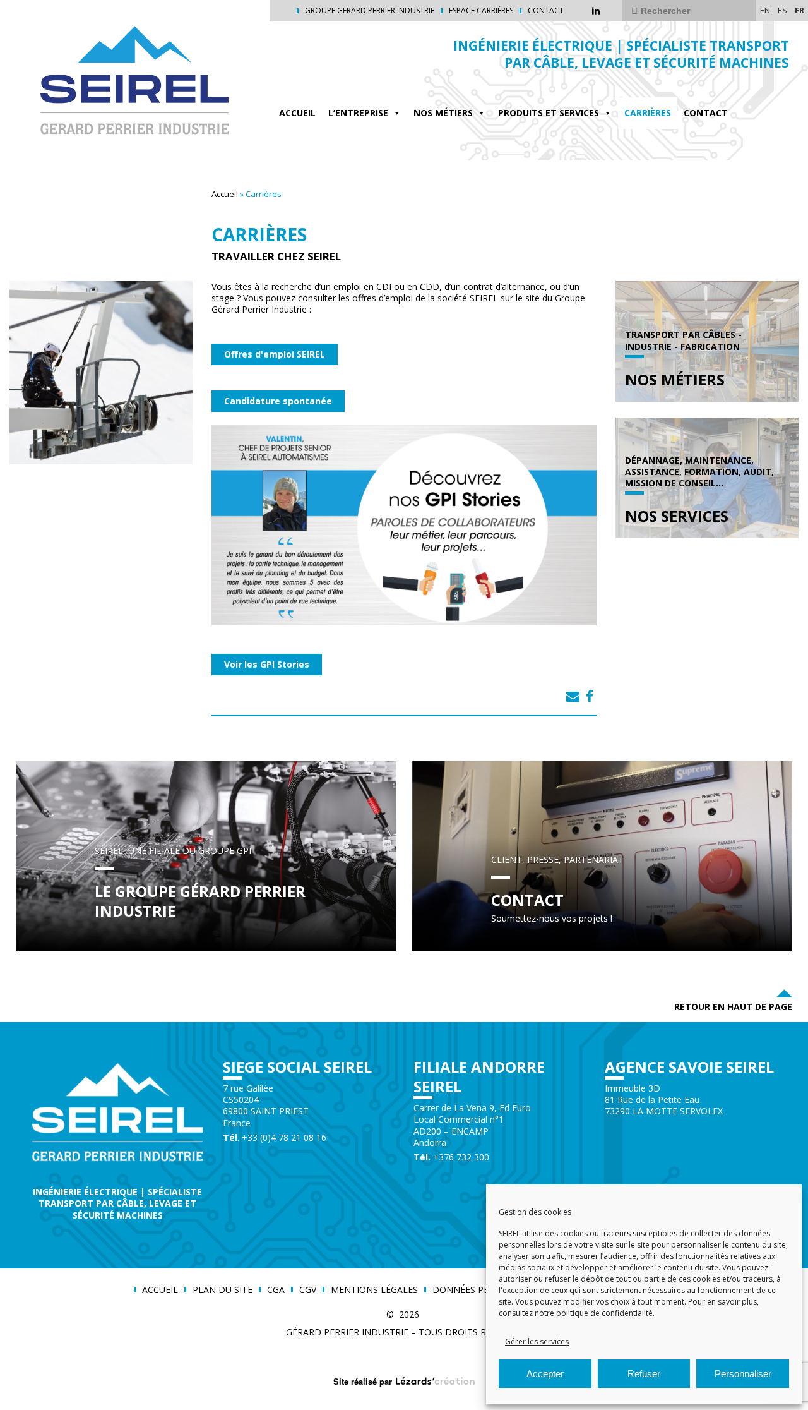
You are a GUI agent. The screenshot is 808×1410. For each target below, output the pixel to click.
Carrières (647, 113)
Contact (546, 11)
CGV (307, 1290)
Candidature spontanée (278, 401)
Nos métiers (443, 113)
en (765, 10)
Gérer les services (537, 1341)
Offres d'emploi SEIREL (274, 354)
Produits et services (548, 113)
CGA (276, 1290)
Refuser (643, 1373)
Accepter (545, 1373)
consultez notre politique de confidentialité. (577, 1313)
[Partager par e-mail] (572, 696)
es (782, 10)
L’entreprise (358, 113)
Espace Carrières (481, 11)
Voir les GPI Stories (266, 664)
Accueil (297, 113)
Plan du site (222, 1290)
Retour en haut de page (733, 1007)
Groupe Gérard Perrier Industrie (369, 11)
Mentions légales (374, 1290)
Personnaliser (743, 1373)
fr (799, 10)
